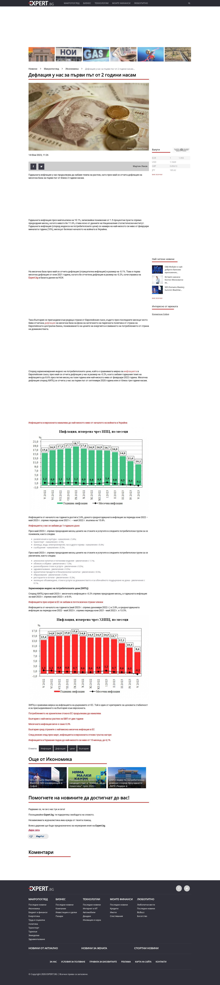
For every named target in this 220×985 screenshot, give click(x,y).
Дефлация (60, 748)
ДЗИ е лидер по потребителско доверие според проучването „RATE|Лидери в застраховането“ (126, 784)
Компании (61, 908)
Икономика (34, 908)
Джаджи (87, 916)
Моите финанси (121, 3)
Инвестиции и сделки (66, 912)
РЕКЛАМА (126, 961)
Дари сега (34, 830)
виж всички (157, 298)
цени (72, 748)
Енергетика (34, 916)
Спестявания (116, 916)
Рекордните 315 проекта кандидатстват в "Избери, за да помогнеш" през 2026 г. (87, 782)
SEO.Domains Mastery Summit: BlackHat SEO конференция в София (47, 782)
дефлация (50, 323)
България (84, 748)
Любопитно (141, 3)
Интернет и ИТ (90, 908)
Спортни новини (146, 948)
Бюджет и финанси (38, 912)
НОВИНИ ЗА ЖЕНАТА (94, 948)
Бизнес (87, 3)
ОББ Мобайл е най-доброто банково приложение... (174, 269)
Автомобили (89, 912)
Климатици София (160, 314)
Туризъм (33, 931)
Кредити (114, 908)
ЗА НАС (53, 961)
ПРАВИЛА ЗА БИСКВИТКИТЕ (103, 961)
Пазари (59, 916)
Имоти (113, 912)
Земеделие (34, 935)
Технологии (101, 3)
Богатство (142, 916)
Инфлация (46, 748)
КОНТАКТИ (161, 961)
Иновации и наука (92, 920)
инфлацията (130, 371)
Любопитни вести (146, 904)
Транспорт (34, 927)
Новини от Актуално (43, 948)
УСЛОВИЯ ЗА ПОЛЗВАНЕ (73, 961)
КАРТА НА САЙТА (143, 961)
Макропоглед (71, 3)
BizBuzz (141, 912)
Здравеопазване (37, 939)
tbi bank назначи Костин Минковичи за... (174, 280)
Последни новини (37, 904)
